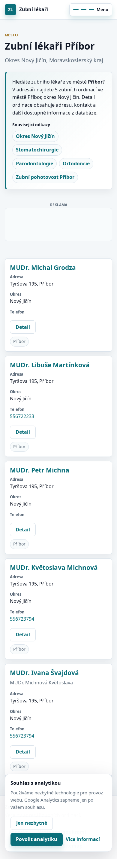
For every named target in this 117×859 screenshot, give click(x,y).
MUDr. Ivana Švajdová (44, 672)
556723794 (22, 619)
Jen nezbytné (31, 823)
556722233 (22, 416)
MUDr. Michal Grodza (43, 267)
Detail (23, 327)
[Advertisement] (58, 223)
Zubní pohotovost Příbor (45, 177)
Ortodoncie (76, 163)
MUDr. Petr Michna (39, 470)
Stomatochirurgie (37, 149)
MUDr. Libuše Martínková (50, 365)
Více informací (83, 839)
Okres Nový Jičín (35, 136)
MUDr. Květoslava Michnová (54, 567)
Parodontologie (34, 163)
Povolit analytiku (36, 839)
